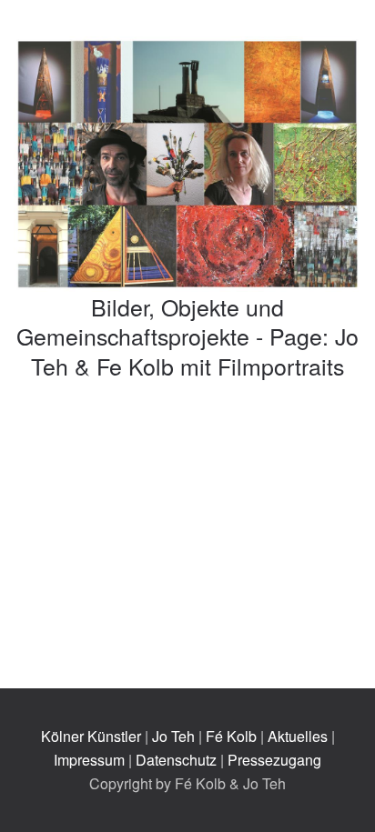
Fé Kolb (231, 736)
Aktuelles (298, 736)
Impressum (89, 759)
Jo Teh (173, 736)
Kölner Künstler (91, 736)
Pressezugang (274, 759)
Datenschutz (176, 759)
